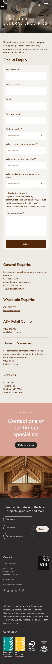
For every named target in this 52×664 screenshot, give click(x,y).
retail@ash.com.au (12, 332)
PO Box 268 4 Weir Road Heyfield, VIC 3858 (11, 572)
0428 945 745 (9, 329)
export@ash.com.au (12, 285)
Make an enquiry (26, 445)
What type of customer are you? (22, 144)
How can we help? (15, 213)
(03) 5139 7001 (10, 307)
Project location (14, 129)
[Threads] (23, 590)
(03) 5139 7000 (10, 279)
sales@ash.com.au (11, 311)
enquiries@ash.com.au (14, 289)
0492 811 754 (9, 361)
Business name (13, 114)
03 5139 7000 (9, 579)
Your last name (13, 85)
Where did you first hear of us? (21, 159)
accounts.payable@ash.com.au (17, 282)
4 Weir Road (9, 386)
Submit (26, 244)
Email (9, 99)
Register (42, 529)
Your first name (14, 70)
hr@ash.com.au (10, 364)
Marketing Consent (17, 193)
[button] (46, 5)
